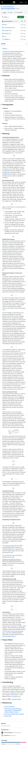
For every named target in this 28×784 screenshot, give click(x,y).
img (5, 36)
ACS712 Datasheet (10, 706)
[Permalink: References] (1, 703)
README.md (7, 39)
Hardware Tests (8, 30)
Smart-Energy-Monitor (8, 8)
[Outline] (26, 44)
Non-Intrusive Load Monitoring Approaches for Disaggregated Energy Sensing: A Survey (13, 710)
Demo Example (10, 545)
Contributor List (16, 696)
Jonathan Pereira (16, 699)
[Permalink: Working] (1, 134)
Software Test (7, 33)
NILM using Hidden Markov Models (14, 714)
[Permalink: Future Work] (1, 640)
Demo (5, 24)
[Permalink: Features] (1, 76)
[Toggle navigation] (2, 2)
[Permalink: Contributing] (1, 682)
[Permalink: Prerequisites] (1, 105)
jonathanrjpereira (8, 6)
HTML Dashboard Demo (9, 636)
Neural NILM (8, 716)
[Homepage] (14, 2)
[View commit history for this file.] (24, 21)
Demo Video (11, 557)
